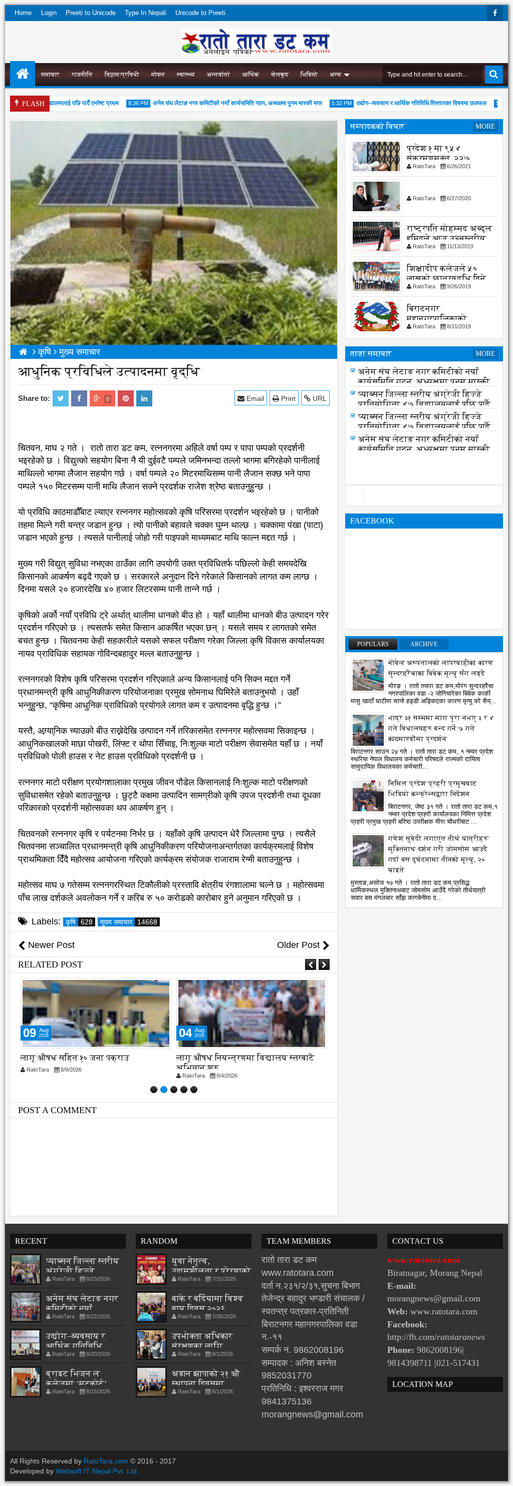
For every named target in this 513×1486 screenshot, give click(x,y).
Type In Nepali (145, 13)
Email (254, 398)
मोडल (158, 74)
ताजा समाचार (371, 353)
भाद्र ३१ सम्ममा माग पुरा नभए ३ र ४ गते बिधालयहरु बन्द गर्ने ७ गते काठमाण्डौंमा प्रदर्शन (441, 728)
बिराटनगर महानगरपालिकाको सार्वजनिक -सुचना (437, 318)
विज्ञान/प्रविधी (122, 74)
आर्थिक (250, 74)
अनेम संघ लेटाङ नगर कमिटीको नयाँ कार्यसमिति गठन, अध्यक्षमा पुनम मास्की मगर (220, 103)
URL (319, 398)
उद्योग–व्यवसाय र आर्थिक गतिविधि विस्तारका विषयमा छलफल (404, 103)
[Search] (494, 75)
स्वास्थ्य (186, 74)
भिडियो (309, 74)
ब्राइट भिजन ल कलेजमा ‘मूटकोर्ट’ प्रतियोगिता (76, 1383)
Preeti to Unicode (91, 13)
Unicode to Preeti (200, 13)
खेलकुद (280, 74)
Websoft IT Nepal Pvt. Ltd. (97, 1471)
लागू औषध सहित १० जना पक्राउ (75, 1058)
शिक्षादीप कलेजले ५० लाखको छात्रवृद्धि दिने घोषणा (446, 278)
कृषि (79, 922)
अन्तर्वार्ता (218, 74)
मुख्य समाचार (128, 922)
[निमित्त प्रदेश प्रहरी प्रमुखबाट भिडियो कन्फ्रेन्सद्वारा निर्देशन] (368, 795)
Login (49, 13)
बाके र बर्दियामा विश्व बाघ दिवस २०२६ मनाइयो (207, 1308)
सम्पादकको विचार (377, 126)
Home (23, 13)
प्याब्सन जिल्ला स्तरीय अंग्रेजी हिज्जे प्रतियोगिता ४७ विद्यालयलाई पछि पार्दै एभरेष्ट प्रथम (424, 407)
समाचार (50, 74)
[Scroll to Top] (498, 1471)
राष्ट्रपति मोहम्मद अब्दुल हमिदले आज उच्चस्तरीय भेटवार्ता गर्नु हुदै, (449, 238)
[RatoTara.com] (22, 73)
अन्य (335, 74)
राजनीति (82, 74)
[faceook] (424, 495)
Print (287, 398)
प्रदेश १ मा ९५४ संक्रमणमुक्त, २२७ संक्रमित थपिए (438, 158)
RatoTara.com (106, 1461)
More (485, 126)
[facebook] (495, 13)
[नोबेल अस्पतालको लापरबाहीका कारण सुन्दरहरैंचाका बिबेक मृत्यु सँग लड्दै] (368, 675)
